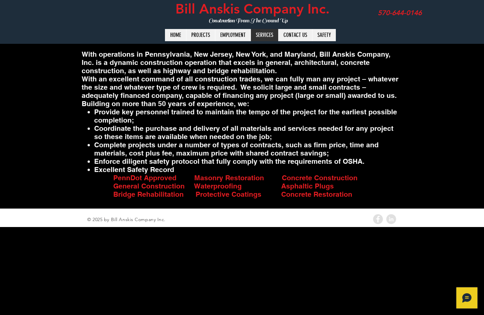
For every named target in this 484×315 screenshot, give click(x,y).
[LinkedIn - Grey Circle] (391, 219)
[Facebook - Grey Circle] (378, 219)
